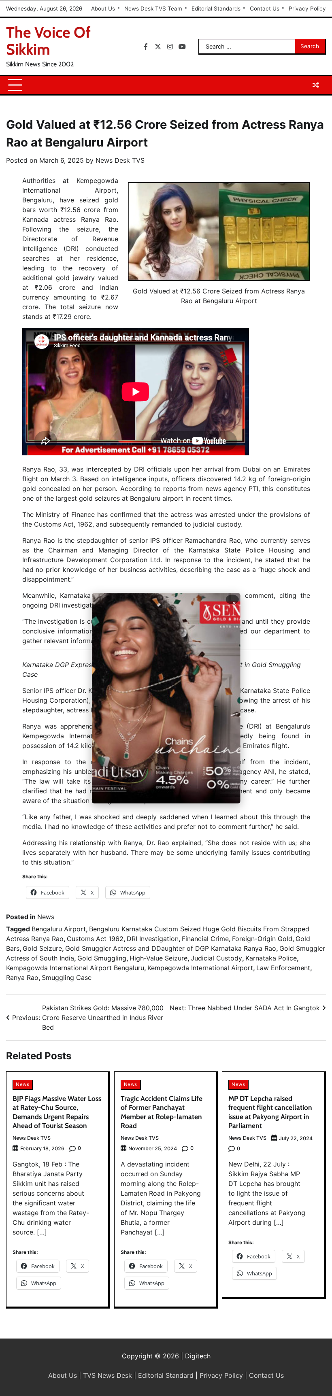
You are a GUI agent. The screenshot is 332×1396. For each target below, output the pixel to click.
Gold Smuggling (101, 958)
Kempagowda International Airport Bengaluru (75, 968)
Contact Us (264, 8)
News (45, 917)
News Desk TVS (120, 160)
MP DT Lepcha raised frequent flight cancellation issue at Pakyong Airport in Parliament (270, 1112)
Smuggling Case (67, 977)
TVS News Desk (107, 1375)
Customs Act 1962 (95, 939)
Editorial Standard (166, 1375)
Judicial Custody (216, 958)
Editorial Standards (216, 8)
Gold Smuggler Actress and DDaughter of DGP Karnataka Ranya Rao (170, 948)
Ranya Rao (22, 977)
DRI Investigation (153, 939)
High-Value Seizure (158, 958)
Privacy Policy (307, 8)
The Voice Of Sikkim (48, 40)
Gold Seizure (42, 948)
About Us (103, 8)
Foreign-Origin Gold (262, 939)
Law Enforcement (283, 968)
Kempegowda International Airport (200, 968)
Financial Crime (205, 939)
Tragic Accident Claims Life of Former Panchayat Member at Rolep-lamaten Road (161, 1112)
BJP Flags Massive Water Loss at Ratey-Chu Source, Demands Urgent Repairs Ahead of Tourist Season (57, 1112)
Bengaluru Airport (59, 929)
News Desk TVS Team (153, 8)
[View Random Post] (316, 85)
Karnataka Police (271, 958)
